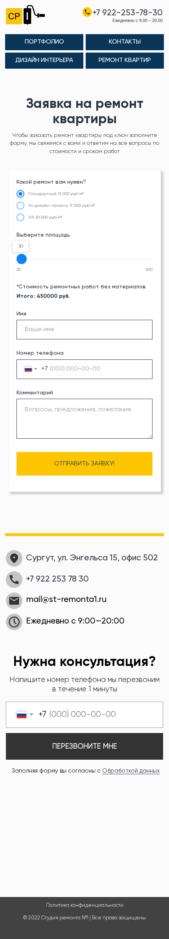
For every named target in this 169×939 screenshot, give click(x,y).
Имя (21, 314)
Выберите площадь (43, 235)
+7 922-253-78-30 (127, 13)
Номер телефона (40, 353)
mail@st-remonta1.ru (66, 599)
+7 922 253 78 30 (57, 579)
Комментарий (35, 393)
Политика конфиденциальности (84, 905)
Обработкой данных (131, 771)
